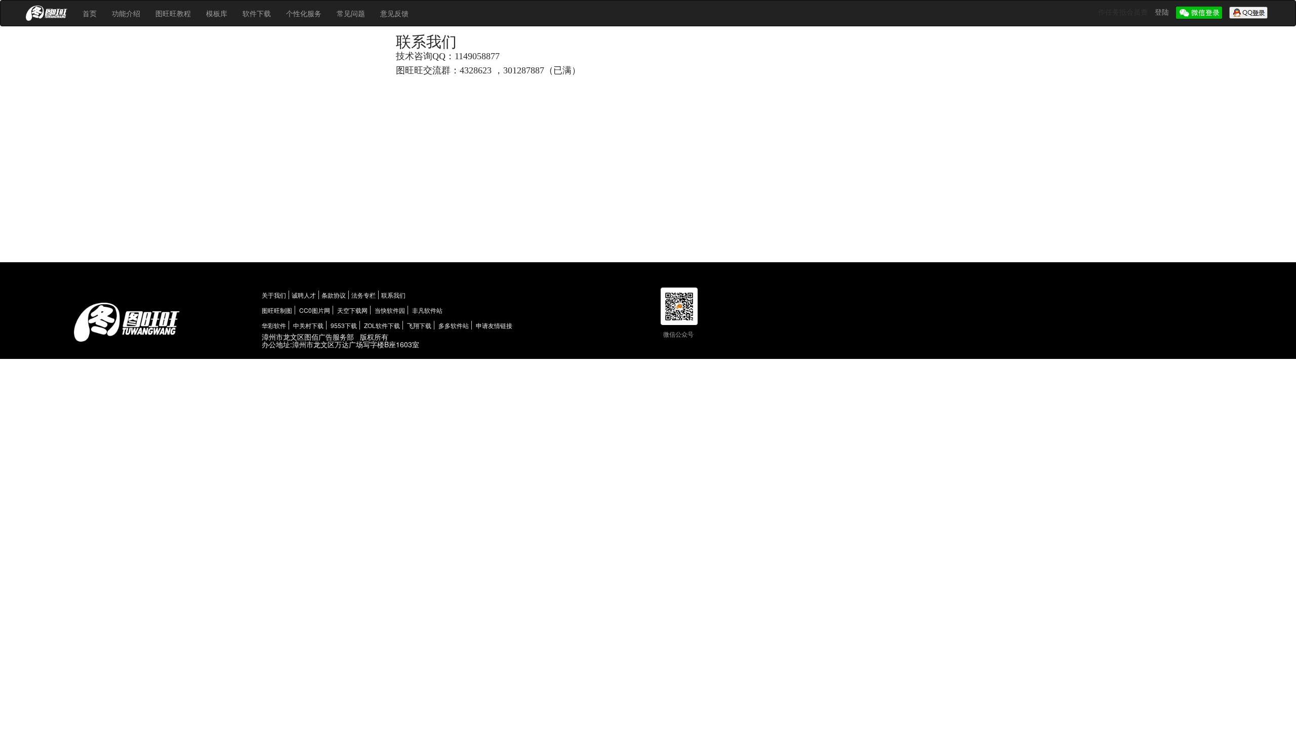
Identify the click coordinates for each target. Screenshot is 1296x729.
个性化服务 (303, 13)
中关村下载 (308, 325)
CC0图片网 (314, 310)
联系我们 (393, 295)
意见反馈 (394, 13)
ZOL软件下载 (382, 325)
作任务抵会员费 (1124, 12)
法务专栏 (363, 295)
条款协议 (333, 295)
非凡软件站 (427, 310)
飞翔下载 (419, 325)
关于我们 (274, 295)
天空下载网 (352, 310)
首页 (90, 13)
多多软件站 (453, 325)
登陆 (1163, 12)
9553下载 (344, 325)
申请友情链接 (494, 325)
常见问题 (351, 13)
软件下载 (256, 13)
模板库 (216, 13)
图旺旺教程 (173, 13)
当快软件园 (390, 310)
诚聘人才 (304, 295)
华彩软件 (274, 325)
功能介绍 (126, 13)
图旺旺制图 (277, 310)
